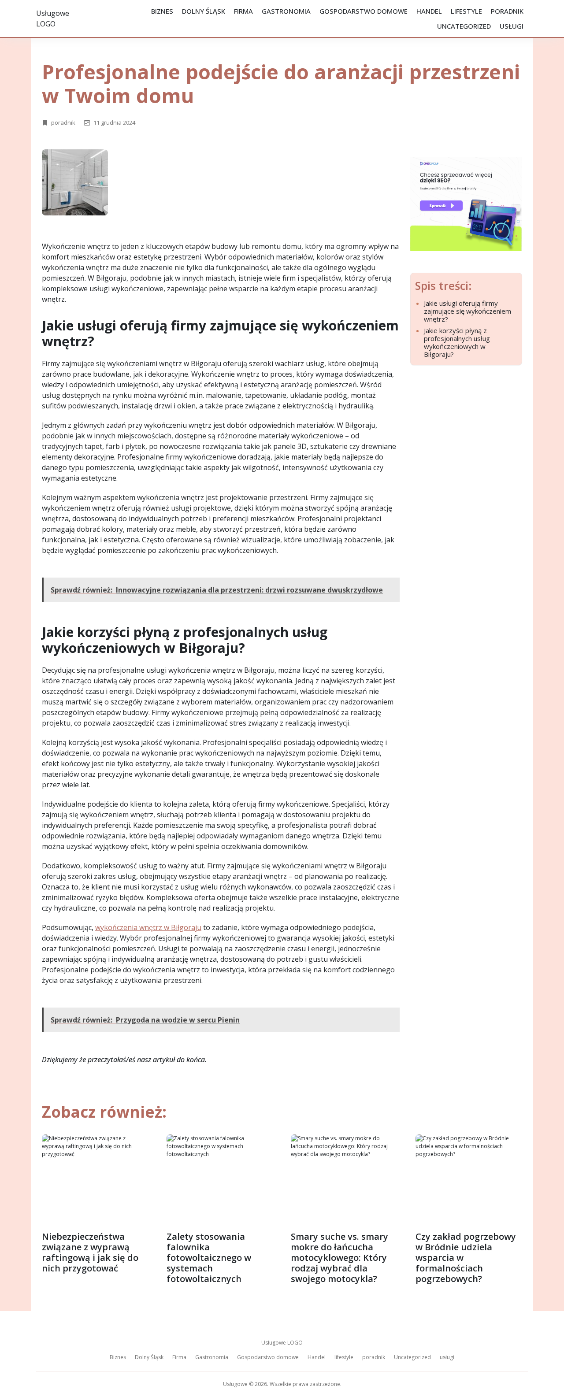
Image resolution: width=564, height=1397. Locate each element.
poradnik (507, 11)
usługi (511, 26)
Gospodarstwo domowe (363, 11)
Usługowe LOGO (282, 1342)
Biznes (162, 11)
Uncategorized (464, 26)
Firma (243, 11)
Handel (429, 11)
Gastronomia (286, 11)
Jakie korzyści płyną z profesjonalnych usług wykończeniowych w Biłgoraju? (457, 342)
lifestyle (466, 11)
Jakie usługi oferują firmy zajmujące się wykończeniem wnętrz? (467, 311)
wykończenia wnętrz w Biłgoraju (148, 927)
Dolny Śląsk (203, 11)
